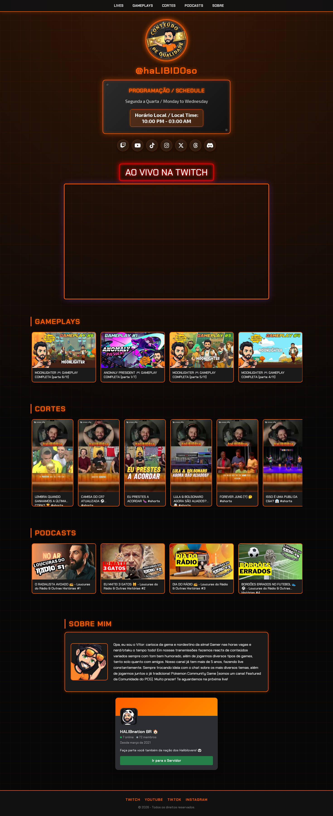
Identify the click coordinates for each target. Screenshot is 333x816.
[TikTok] (152, 145)
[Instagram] (166, 145)
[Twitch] (123, 145)
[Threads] (195, 145)
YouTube (154, 799)
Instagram (197, 799)
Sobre (218, 5)
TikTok (174, 799)
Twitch (132, 799)
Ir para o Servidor (166, 760)
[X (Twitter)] (181, 145)
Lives (118, 5)
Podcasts (194, 5)
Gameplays (143, 5)
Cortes (169, 5)
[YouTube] (137, 145)
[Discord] (210, 145)
